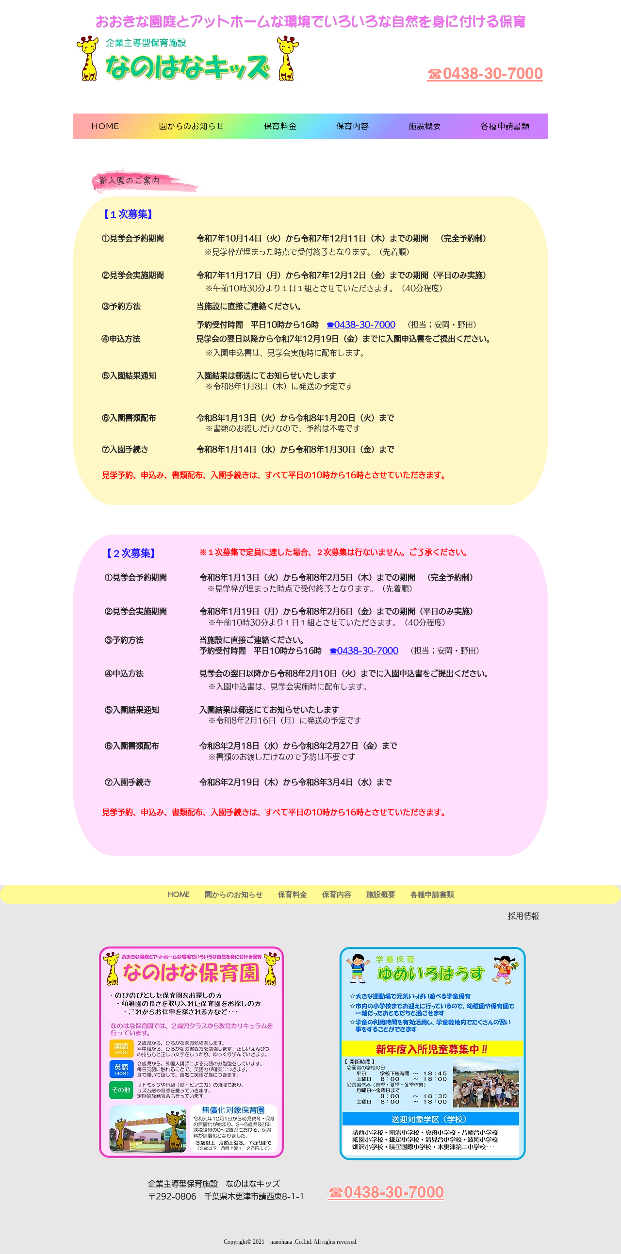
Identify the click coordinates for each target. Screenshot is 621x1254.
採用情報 (523, 916)
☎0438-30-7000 (361, 324)
